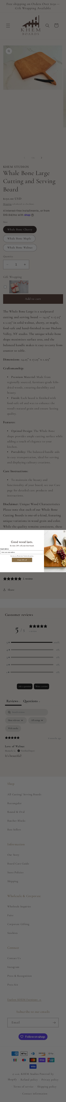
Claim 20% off (22, 560)
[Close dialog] (64, 531)
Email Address (4, 549)
